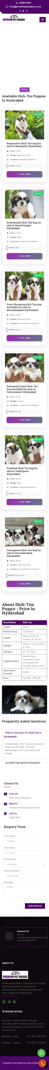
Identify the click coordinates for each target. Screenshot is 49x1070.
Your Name (9, 836)
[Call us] (42, 1063)
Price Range (10, 859)
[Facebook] (20, 11)
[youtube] (23, 11)
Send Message (35, 906)
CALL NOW (25, 174)
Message (8, 882)
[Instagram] (27, 11)
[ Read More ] (9, 996)
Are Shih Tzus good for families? (22, 762)
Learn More (24, 944)
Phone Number (11, 871)
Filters (25, 89)
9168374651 (25, 3)
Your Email (9, 847)
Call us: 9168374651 (26, 940)
